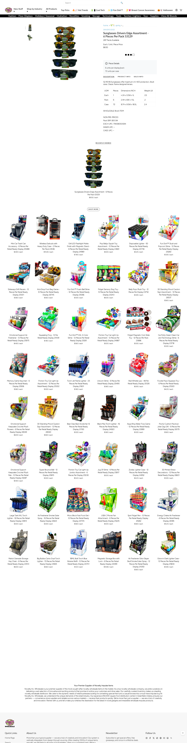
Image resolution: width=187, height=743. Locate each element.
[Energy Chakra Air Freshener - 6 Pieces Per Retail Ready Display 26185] (168, 499)
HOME (105, 25)
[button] (18, 10)
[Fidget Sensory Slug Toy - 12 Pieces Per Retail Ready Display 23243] (108, 273)
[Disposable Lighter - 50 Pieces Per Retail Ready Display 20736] (138, 227)
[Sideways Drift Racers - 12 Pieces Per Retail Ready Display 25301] (18, 273)
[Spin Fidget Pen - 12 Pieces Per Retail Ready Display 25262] (138, 499)
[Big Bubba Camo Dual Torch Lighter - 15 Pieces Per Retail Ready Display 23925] (48, 542)
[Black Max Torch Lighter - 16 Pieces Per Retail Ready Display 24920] (108, 408)
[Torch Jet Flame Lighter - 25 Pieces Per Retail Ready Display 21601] (78, 365)
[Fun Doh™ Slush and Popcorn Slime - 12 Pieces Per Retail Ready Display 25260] (168, 227)
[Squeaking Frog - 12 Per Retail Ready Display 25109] (48, 319)
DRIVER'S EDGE (109, 30)
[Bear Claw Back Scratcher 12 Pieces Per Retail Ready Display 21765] (78, 408)
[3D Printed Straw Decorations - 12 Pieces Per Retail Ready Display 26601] (168, 453)
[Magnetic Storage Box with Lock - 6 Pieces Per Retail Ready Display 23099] (108, 542)
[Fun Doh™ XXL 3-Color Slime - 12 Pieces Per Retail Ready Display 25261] (78, 319)
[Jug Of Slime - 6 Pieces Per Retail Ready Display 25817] (108, 453)
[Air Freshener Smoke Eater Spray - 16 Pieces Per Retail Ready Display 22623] (48, 499)
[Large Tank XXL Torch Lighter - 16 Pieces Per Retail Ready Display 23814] (18, 499)
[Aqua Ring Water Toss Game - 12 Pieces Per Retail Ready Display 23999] (138, 408)
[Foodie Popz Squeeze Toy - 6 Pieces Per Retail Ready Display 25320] (168, 365)
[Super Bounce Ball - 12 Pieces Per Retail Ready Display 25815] (48, 453)
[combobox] (91, 3)
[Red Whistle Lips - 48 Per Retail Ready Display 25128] (138, 365)
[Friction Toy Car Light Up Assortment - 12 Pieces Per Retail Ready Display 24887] (108, 319)
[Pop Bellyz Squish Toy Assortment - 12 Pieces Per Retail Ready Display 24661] (108, 227)
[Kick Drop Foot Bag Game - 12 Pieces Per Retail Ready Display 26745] (48, 273)
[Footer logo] (10, 723)
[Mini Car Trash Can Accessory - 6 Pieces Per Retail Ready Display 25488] (18, 227)
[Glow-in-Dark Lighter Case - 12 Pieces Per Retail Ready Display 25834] (168, 542)
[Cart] (181, 10)
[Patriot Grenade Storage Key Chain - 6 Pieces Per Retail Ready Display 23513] (18, 542)
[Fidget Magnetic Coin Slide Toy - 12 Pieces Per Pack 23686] (138, 319)
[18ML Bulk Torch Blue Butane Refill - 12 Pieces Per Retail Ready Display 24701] (78, 542)
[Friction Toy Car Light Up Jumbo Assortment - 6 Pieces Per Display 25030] (78, 453)
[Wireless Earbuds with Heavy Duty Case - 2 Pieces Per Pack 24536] (48, 227)
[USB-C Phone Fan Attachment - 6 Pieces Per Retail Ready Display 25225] (108, 499)
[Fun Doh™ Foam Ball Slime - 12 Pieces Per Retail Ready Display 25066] (78, 273)
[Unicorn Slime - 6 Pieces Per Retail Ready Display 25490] (108, 365)
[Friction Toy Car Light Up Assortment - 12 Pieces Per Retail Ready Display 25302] (48, 365)
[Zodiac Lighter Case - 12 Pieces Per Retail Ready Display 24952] (138, 453)
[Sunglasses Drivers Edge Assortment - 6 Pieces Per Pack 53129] (94, 168)
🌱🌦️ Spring (115, 25)
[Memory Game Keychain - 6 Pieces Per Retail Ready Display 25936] (18, 365)
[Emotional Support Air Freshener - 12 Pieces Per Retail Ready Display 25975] (18, 319)
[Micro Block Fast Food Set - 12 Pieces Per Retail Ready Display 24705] (78, 499)
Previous (35, 53)
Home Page (10, 738)
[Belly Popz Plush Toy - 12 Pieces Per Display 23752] (138, 273)
